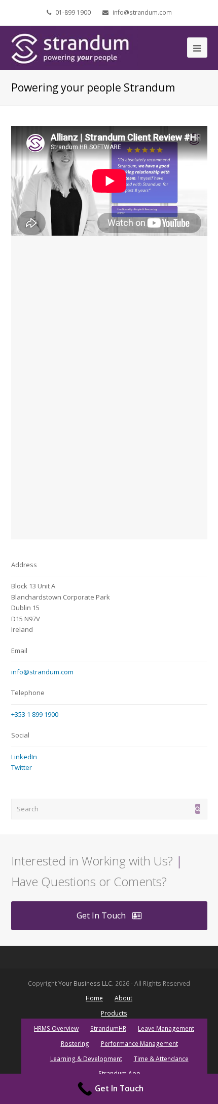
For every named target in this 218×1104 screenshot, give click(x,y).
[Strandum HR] (74, 47)
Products (114, 1013)
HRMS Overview (56, 1028)
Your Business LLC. (86, 983)
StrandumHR (108, 1028)
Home (94, 998)
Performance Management (139, 1043)
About (123, 998)
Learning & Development (86, 1058)
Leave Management (166, 1028)
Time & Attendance (161, 1058)
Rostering (75, 1043)
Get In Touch (101, 915)
